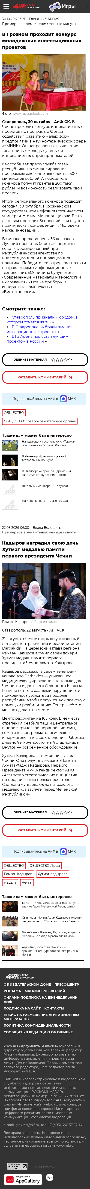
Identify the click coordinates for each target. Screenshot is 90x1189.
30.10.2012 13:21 (13, 19)
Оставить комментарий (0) (45, 377)
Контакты (54, 1008)
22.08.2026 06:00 (15, 528)
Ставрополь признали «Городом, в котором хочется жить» (42, 319)
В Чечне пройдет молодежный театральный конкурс (44, 458)
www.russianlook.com (30, 113)
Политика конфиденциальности (37, 1025)
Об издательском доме (27, 984)
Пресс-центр (66, 984)
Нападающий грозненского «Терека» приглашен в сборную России (48, 443)
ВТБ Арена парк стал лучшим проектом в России (38, 339)
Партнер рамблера (43, 1166)
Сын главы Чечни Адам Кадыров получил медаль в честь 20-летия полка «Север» (52, 919)
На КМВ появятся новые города (45, 500)
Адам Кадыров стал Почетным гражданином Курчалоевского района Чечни (50, 950)
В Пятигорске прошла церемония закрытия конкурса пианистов (46, 473)
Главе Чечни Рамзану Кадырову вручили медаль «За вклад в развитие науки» (51, 934)
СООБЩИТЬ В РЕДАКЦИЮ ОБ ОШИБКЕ (38, 1032)
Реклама (12, 991)
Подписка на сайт (22, 1008)
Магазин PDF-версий (45, 991)
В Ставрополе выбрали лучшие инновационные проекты (40, 329)
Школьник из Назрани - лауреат (45, 486)
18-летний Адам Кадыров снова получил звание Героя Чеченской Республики (51, 904)
